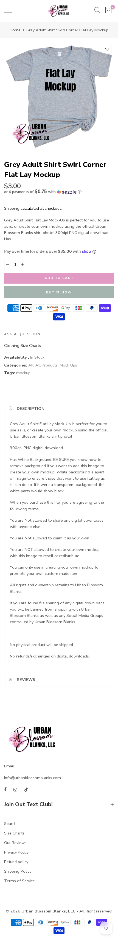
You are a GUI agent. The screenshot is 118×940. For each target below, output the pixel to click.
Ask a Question (22, 334)
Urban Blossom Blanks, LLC (48, 911)
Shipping (11, 208)
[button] (59, 191)
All (30, 365)
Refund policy (16, 861)
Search (10, 823)
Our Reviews (15, 842)
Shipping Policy (17, 871)
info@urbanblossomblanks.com (32, 777)
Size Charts (14, 833)
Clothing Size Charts (22, 345)
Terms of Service (19, 881)
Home (15, 30)
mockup (23, 373)
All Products (46, 365)
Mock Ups (68, 365)
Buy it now (59, 292)
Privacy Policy (16, 852)
